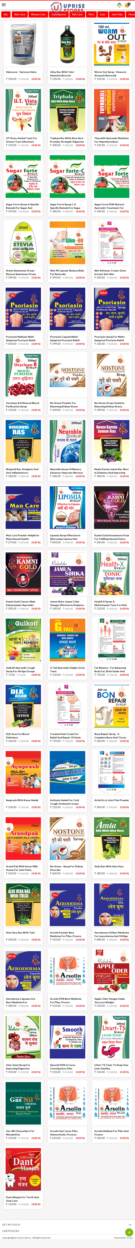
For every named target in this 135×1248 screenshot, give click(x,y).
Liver (103, 14)
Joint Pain (117, 14)
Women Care (38, 14)
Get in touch (11, 1224)
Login (119, 6)
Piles (91, 14)
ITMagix (129, 1237)
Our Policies (10, 1231)
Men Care (19, 14)
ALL (6, 14)
